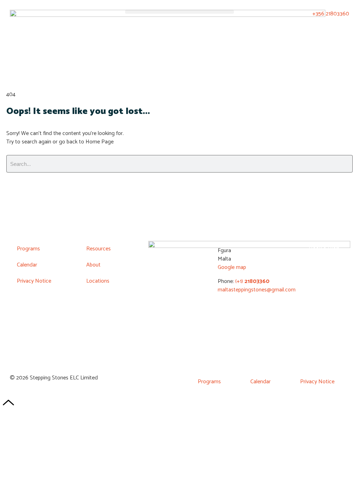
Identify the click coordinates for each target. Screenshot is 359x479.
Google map (232, 267)
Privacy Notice (34, 281)
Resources (98, 249)
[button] (179, 12)
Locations (97, 281)
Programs (28, 249)
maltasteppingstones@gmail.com (257, 290)
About (93, 265)
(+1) (252, 281)
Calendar (27, 265)
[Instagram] (337, 273)
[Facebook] (295, 273)
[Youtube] (316, 273)
